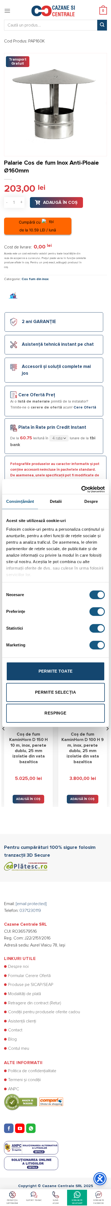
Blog (12, 1039)
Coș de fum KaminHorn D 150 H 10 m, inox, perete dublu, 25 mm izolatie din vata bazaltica (28, 748)
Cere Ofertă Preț (36, 395)
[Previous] (3, 739)
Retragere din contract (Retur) (34, 1003)
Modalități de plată (24, 994)
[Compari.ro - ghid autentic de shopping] (33, 1101)
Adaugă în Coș (60, 202)
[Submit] (102, 25)
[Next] (107, 739)
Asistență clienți (22, 1021)
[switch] (97, 611)
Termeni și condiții (24, 1080)
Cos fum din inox (35, 279)
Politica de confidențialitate (32, 1071)
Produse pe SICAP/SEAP (30, 984)
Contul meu (18, 1048)
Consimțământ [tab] (20, 501)
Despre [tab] (91, 501)
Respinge (55, 713)
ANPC (13, 1089)
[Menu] (7, 10)
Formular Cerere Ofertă (29, 976)
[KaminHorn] (13, 296)
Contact (15, 1030)
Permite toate (56, 671)
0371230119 (30, 910)
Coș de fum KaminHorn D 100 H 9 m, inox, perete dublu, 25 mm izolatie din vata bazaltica (82, 748)
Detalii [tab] (56, 501)
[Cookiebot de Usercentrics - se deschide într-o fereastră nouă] (81, 486)
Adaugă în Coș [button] (28, 799)
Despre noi (18, 966)
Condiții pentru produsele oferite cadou (44, 1012)
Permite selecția (55, 692)
